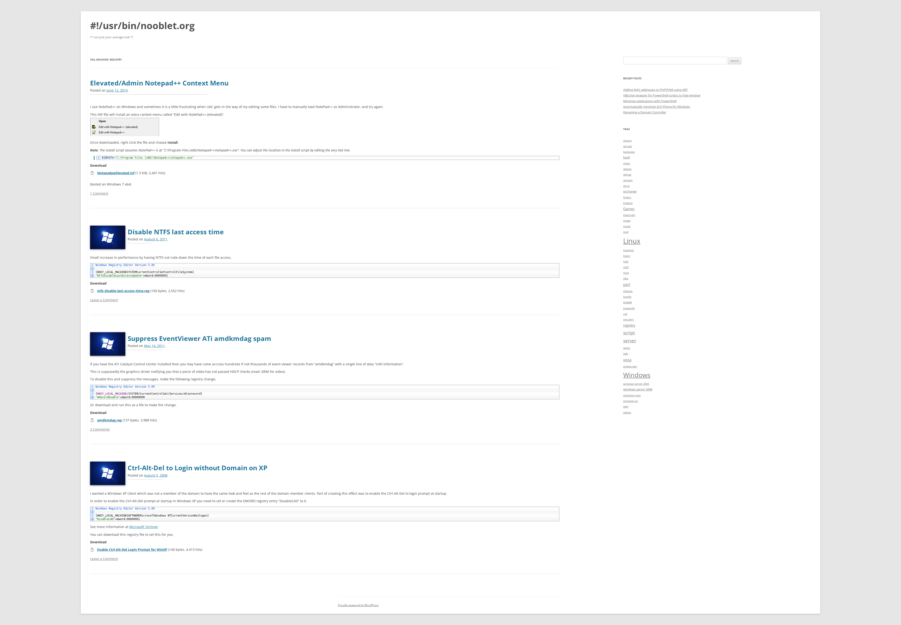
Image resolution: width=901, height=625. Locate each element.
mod (626, 272)
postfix (627, 296)
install (626, 226)
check (626, 163)
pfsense (628, 291)
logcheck (628, 250)
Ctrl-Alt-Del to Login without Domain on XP (197, 467)
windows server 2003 (636, 384)
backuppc (629, 152)
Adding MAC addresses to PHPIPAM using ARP (655, 90)
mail (625, 261)
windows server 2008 (637, 389)
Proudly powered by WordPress (358, 605)
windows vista (632, 395)
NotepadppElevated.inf (115, 173)
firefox (627, 197)
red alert (628, 319)
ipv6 (625, 232)
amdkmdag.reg (109, 420)
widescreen (630, 366)
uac (625, 353)
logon (626, 256)
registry (629, 325)
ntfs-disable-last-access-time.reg (123, 291)
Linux (631, 241)
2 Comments (100, 429)
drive (626, 186)
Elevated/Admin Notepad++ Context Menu (159, 82)
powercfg (629, 308)
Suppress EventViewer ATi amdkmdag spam (199, 338)
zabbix (627, 412)
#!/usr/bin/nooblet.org (142, 25)
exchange (630, 191)
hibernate (629, 215)
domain (628, 180)
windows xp (630, 401)
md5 (626, 267)
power (627, 302)
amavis (627, 140)
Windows (636, 374)
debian (627, 169)
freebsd (628, 203)
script (629, 333)
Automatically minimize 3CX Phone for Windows (656, 106)
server (629, 340)
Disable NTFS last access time (176, 231)
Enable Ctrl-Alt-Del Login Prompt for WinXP (132, 549)
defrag (627, 174)
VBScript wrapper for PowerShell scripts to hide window (661, 95)
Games (628, 208)
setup (626, 348)
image (626, 220)
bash (626, 157)
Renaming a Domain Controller (644, 112)
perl (626, 284)
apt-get (627, 146)
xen (625, 406)
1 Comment (99, 193)
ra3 (625, 314)
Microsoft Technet (143, 527)
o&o (625, 278)
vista (627, 360)
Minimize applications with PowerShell (649, 101)
